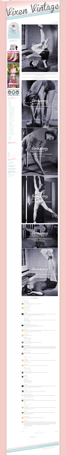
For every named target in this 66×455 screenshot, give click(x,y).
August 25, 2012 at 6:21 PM (27, 418)
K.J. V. (25, 359)
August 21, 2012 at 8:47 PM (27, 322)
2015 (9, 102)
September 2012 (11, 110)
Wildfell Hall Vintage (27, 394)
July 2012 (10, 127)
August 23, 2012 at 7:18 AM (27, 404)
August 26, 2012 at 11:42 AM (28, 426)
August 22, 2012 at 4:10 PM (27, 382)
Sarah (24, 312)
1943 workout (11, 119)
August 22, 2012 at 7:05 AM (27, 362)
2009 (9, 138)
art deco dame (26, 302)
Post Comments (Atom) (42, 432)
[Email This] (33, 298)
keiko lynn (9, 176)
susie (24, 329)
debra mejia (25, 416)
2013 (9, 104)
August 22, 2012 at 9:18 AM (27, 373)
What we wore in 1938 (12, 116)
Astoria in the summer (12, 120)
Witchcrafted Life (26, 352)
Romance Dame (26, 323)
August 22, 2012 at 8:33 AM (27, 369)
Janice (25, 389)
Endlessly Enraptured (11, 174)
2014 (9, 103)
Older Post (56, 431)
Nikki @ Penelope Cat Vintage (28, 399)
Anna (24, 411)
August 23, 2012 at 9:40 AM (27, 409)
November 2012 (11, 108)
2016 (9, 100)
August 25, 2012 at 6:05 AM (27, 414)
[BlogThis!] (34, 298)
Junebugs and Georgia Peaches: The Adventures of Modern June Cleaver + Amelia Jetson (12, 172)
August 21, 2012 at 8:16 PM (27, 310)
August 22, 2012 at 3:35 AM (27, 350)
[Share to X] (35, 298)
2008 (9, 139)
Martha (25, 384)
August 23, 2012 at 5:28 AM (27, 397)
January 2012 (11, 134)
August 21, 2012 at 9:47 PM (27, 339)
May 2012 (10, 129)
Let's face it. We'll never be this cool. (12, 113)
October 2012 (11, 109)
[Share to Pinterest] (36, 298)
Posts (9, 154)
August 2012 (11, 111)
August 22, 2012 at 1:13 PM (27, 377)
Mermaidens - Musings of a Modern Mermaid (12, 166)
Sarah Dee (25, 334)
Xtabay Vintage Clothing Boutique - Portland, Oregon (12, 169)
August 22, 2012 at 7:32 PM (27, 388)
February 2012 (11, 133)
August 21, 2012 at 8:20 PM (27, 316)
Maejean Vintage (26, 306)
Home (40, 431)
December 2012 (11, 106)
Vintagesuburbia (26, 345)
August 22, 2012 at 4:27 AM (27, 357)
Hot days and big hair (12, 125)
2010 (9, 137)
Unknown (25, 364)
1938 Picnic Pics (11, 118)
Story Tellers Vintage (27, 371)
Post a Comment (25, 428)
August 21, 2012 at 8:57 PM (27, 327)
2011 (9, 136)
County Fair (10, 124)
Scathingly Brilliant (11, 162)
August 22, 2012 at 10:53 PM (28, 392)
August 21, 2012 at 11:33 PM (28, 343)
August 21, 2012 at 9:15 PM (27, 332)
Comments (10, 156)
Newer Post (23, 431)
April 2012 (10, 130)
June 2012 (10, 128)
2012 (9, 105)
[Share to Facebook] (36, 298)
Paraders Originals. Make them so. (11, 115)
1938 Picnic (10, 121)
